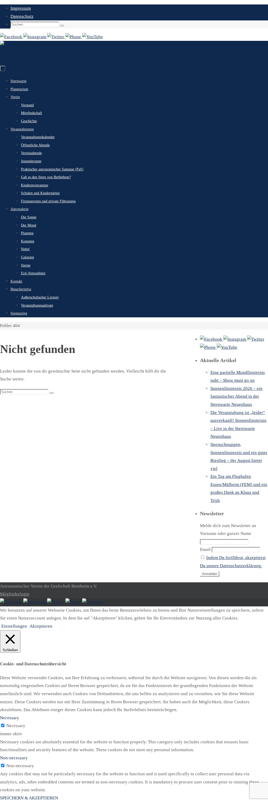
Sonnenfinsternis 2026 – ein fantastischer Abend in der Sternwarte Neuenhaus (236, 396)
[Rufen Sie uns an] (73, 36)
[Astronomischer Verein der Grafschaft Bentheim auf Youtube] (92, 36)
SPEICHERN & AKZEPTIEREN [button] (29, 797)
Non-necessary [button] (14, 757)
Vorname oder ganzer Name (225, 533)
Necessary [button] (9, 717)
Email (205, 549)
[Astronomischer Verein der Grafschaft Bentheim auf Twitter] (56, 36)
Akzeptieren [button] (41, 626)
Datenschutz (22, 16)
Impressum (20, 8)
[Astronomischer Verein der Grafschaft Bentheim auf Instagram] (35, 36)
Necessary (15, 725)
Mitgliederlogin (14, 593)
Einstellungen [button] (14, 626)
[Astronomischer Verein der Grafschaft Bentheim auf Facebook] (11, 36)
